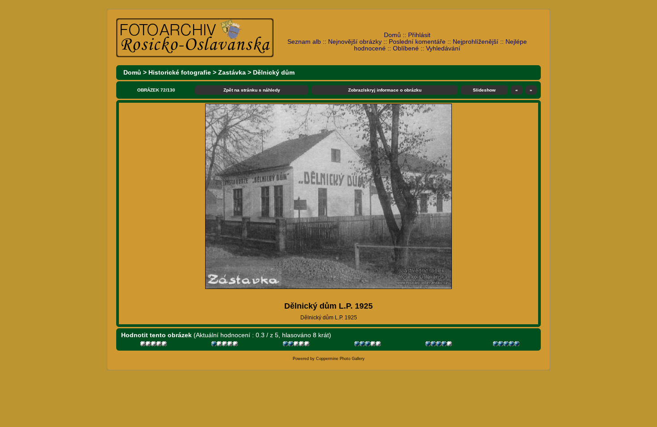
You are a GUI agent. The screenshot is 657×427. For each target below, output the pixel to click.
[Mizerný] (225, 345)
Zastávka (232, 72)
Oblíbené (406, 48)
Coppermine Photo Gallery (340, 358)
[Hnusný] (154, 345)
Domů (392, 35)
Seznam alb (304, 41)
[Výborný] (439, 345)
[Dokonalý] (507, 345)
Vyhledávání (443, 48)
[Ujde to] (297, 345)
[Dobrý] (368, 345)
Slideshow (484, 90)
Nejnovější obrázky (355, 41)
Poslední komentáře (417, 41)
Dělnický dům (274, 72)
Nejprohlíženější (475, 41)
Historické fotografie (179, 72)
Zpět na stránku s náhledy (251, 90)
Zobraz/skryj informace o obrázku (384, 90)
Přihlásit (419, 35)
